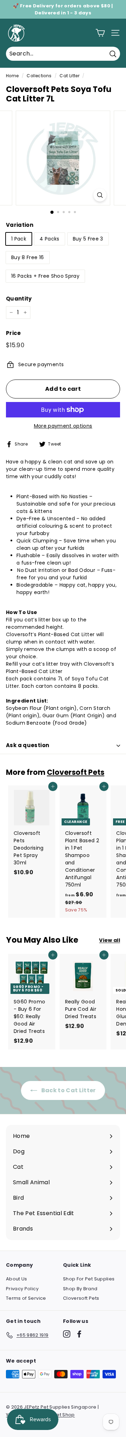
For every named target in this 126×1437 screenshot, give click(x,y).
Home (12, 76)
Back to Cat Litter (68, 1090)
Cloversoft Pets (75, 772)
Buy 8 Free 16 (27, 257)
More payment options (63, 425)
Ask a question (27, 745)
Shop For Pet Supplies (88, 1278)
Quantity (19, 298)
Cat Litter (69, 76)
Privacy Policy (22, 1288)
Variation (19, 225)
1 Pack (18, 238)
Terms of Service (26, 1298)
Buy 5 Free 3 (88, 238)
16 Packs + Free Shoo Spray (45, 275)
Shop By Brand (80, 1288)
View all (109, 940)
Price (13, 333)
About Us (16, 1278)
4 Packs (49, 238)
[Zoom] (99, 195)
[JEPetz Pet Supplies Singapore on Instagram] (66, 1334)
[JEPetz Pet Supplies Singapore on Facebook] (79, 1334)
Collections (39, 76)
